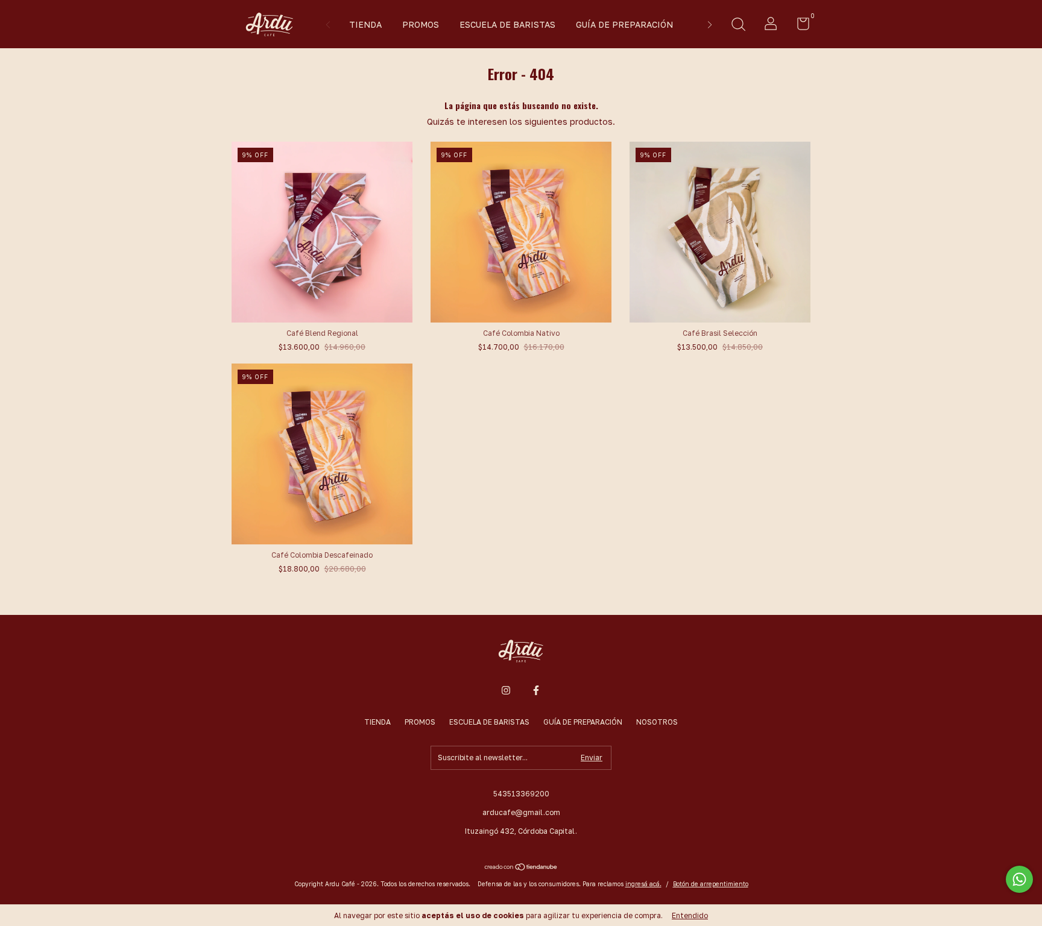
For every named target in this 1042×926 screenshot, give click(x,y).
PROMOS (420, 24)
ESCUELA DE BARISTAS (507, 24)
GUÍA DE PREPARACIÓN (624, 24)
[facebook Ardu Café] (536, 690)
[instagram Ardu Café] (506, 690)
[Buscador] (738, 25)
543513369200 (521, 793)
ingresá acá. (643, 883)
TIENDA (365, 24)
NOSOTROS (657, 721)
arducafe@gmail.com (521, 812)
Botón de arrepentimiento (710, 883)
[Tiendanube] (521, 868)
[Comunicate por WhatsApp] (1019, 879)
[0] (798, 26)
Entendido (690, 915)
